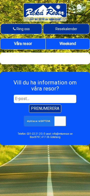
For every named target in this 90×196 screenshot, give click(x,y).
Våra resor (23, 43)
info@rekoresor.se (62, 133)
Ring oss (23, 29)
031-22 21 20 (34, 133)
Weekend (68, 43)
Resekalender (66, 29)
